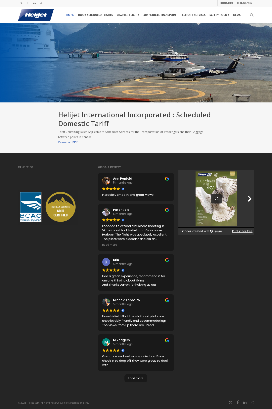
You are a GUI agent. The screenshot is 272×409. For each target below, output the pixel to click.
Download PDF (68, 142)
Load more (135, 378)
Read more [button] (109, 245)
